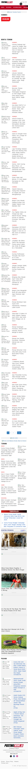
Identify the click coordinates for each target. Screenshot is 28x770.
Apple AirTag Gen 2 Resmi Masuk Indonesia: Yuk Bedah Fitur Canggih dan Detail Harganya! (19, 716)
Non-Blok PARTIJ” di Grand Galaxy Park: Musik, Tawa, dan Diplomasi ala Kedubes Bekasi (19, 108)
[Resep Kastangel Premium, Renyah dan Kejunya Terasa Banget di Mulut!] (6, 328)
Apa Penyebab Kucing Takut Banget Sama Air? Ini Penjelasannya (19, 376)
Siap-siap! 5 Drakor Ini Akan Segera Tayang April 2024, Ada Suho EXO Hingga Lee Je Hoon (19, 317)
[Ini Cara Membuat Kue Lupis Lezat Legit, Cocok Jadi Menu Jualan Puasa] (6, 422)
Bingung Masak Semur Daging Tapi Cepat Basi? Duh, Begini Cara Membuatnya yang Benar (19, 411)
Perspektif (15, 750)
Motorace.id (19, 752)
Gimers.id (14, 752)
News (2, 7)
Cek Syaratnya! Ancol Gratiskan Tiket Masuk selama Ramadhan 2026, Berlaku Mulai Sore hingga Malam (19, 63)
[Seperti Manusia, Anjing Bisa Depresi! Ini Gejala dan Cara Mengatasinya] (6, 190)
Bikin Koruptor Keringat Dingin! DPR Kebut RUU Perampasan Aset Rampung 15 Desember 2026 (9, 503)
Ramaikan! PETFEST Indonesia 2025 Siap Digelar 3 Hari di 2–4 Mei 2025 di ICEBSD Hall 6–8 (19, 230)
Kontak (3, 761)
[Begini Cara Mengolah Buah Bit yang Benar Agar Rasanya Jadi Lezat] (6, 291)
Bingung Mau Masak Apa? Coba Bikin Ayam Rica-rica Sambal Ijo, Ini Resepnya (18, 280)
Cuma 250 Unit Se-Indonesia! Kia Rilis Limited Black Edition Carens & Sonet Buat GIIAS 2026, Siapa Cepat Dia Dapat (20, 667)
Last (19, 432)
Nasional (8, 7)
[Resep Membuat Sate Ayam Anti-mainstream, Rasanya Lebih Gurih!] (6, 303)
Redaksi (16, 761)
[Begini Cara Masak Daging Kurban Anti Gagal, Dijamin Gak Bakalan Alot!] (6, 202)
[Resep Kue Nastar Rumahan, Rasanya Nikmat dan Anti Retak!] (6, 339)
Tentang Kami (4, 763)
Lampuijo (5, 750)
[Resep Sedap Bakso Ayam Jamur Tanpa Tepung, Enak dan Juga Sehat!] (6, 397)
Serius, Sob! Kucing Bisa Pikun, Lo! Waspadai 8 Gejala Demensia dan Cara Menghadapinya (18, 167)
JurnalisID (8, 752)
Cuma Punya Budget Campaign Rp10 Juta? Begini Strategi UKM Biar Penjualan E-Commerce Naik (8, 451)
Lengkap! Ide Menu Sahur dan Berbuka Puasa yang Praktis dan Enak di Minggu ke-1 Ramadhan (18, 244)
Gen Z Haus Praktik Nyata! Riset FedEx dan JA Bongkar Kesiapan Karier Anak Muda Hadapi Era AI (9, 477)
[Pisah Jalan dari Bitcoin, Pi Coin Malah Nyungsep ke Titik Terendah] (6, 178)
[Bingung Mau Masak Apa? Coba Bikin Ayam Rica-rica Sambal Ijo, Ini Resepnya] (6, 278)
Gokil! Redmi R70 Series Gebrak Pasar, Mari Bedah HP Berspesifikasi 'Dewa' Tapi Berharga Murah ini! (20, 701)
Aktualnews (21, 750)
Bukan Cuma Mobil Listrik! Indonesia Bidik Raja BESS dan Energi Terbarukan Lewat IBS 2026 (8, 464)
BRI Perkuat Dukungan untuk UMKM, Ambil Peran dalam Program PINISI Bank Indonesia (19, 731)
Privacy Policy (9, 761)
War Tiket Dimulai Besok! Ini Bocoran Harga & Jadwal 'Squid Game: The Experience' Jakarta (8, 490)
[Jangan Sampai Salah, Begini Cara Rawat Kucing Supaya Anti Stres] (6, 266)
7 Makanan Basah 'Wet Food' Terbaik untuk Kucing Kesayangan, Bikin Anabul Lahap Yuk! (18, 365)
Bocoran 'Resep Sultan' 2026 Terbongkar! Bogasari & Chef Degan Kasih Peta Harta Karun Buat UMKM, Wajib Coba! (19, 93)
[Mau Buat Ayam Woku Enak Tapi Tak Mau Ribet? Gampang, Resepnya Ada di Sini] (6, 386)
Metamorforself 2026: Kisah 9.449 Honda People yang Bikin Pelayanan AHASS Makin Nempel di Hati (20, 684)
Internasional (17, 7)
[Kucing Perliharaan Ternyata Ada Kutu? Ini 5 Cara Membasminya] (6, 255)
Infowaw (10, 750)
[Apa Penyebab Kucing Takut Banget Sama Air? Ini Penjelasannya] (6, 376)
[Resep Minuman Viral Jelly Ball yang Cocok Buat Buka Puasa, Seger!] (6, 351)
